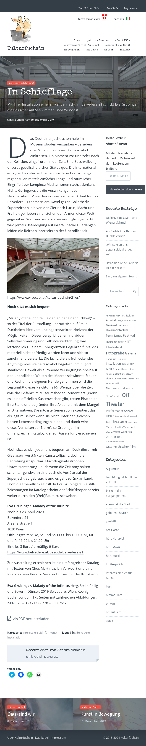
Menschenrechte (130, 378)
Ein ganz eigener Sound (121, 276)
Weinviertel (129, 427)
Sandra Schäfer (16, 119)
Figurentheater (115, 341)
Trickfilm (119, 427)
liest (77, 40)
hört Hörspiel (115, 538)
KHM (131, 363)
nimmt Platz (114, 595)
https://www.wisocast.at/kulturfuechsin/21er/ (43, 297)
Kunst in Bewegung (100, 714)
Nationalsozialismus (119, 388)
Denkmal (111, 325)
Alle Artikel (35, 656)
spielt (109, 621)
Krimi (132, 369)
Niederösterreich (113, 396)
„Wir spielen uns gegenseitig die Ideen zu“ (120, 249)
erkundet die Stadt (117, 45)
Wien (108, 432)
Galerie (131, 353)
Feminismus (114, 336)
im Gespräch (72, 50)
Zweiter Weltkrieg (121, 431)
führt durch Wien (90, 19)
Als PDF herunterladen (30, 618)
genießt (124, 50)
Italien (125, 363)
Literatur (111, 378)
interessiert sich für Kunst (81, 45)
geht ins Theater (98, 40)
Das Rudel (113, 8)
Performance (115, 411)
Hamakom (111, 358)
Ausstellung (114, 320)
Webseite (52, 656)
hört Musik (113, 547)
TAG (108, 421)
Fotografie (115, 353)
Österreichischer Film (121, 446)
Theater (117, 421)
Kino (109, 369)
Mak (119, 378)
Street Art (132, 416)
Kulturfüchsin (25, 48)
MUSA (108, 383)
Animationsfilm (113, 316)
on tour (108, 50)
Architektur (127, 315)
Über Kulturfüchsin (90, 8)
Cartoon (126, 320)
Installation (14, 637)
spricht (120, 19)
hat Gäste (92, 50)
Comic (133, 320)
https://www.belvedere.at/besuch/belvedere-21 (45, 552)
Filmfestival (114, 347)
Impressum (130, 8)
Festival (129, 335)
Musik (115, 383)
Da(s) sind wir (21, 714)
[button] (20, 29)
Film (128, 341)
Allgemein (112, 469)
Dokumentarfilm (117, 330)
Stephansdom (121, 416)
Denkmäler (123, 325)
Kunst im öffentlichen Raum (119, 373)
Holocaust (121, 359)
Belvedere (83, 633)
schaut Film (122, 40)
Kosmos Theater (121, 369)
